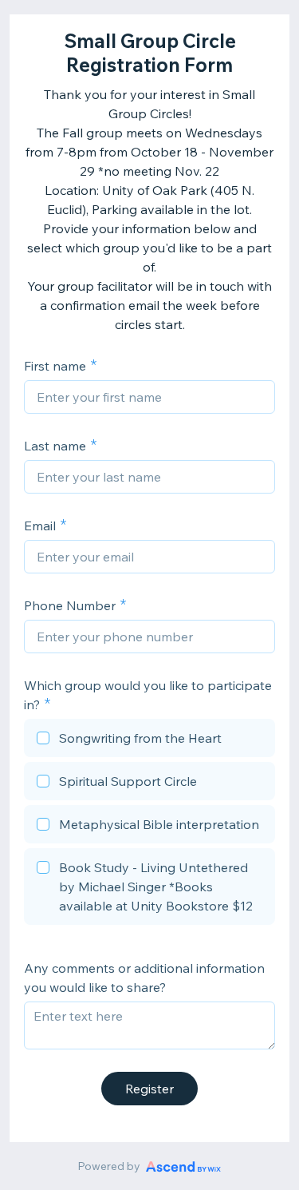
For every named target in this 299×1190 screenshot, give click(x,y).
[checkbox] (149, 740)
